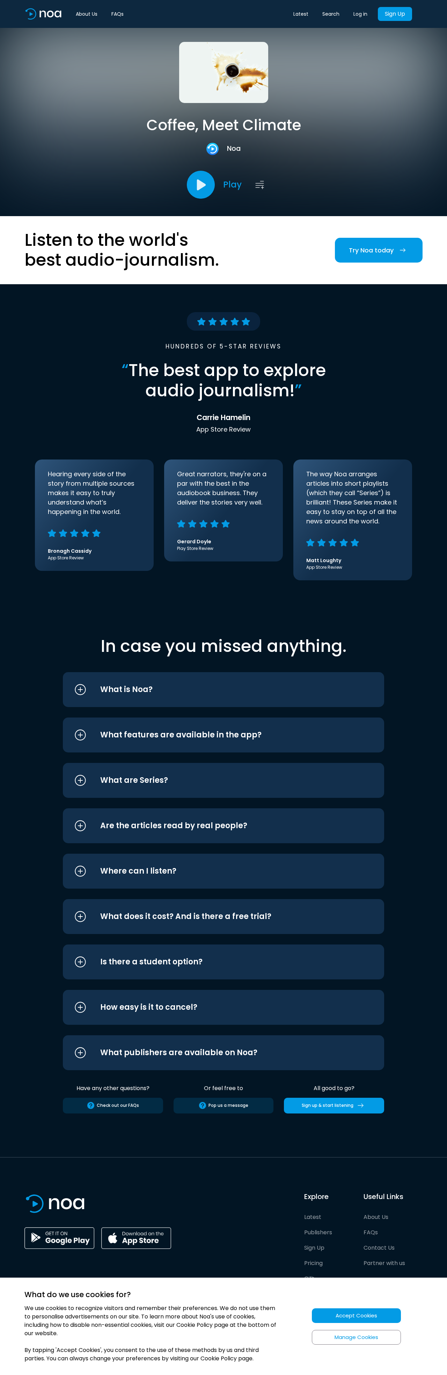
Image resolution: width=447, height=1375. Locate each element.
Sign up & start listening (327, 1105)
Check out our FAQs (118, 1105)
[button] (210, 689)
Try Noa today (371, 250)
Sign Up (395, 14)
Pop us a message (228, 1105)
